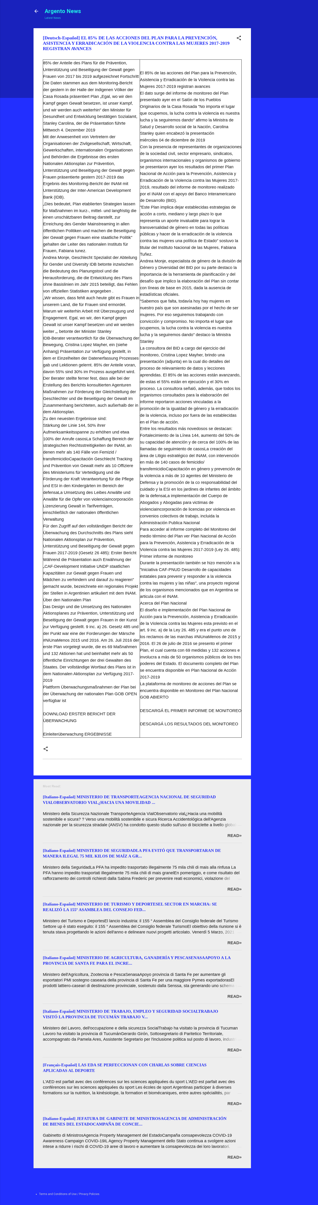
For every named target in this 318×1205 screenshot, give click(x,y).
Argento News (63, 11)
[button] (239, 39)
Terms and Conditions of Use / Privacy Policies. (69, 1194)
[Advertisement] (269, 98)
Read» (234, 835)
